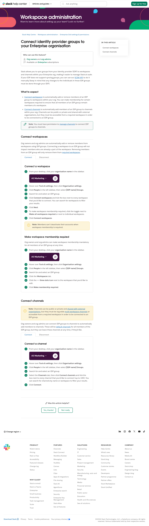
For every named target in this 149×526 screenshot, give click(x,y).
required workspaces (71, 152)
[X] (134, 432)
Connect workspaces (33, 97)
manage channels (67, 124)
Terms (30, 519)
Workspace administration (48, 35)
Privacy (23, 519)
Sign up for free (139, 4)
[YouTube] (139, 432)
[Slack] (7, 476)
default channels (63, 327)
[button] (48, 410)
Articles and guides (40, 4)
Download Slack (10, 519)
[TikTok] (144, 432)
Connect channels (32, 109)
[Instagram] (125, 432)
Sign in (125, 4)
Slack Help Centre (29, 35)
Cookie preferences (41, 519)
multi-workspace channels (76, 311)
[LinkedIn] (120, 432)
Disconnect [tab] (44, 157)
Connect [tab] (28, 157)
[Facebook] (130, 432)
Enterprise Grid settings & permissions (74, 35)
